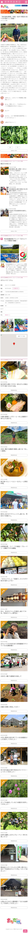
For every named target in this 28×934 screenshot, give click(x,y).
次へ (18, 147)
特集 (22, 161)
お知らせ (2, 161)
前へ (10, 147)
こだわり (18, 161)
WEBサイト (8, 314)
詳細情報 (6, 161)
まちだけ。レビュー (12, 161)
